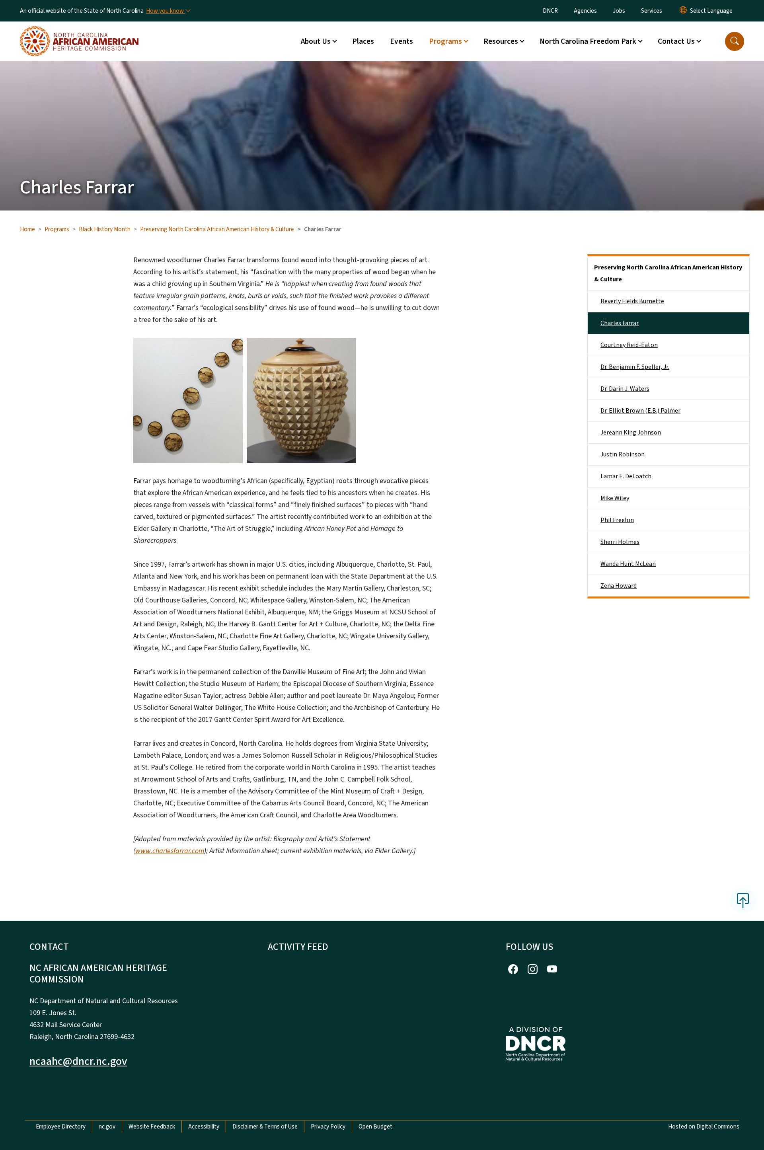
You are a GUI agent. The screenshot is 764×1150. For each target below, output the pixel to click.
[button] (734, 41)
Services (651, 10)
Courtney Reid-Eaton (629, 345)
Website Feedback (152, 1126)
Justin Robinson (622, 454)
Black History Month (105, 229)
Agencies (585, 10)
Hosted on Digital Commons (703, 1126)
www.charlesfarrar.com (169, 851)
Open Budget (375, 1126)
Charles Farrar (619, 323)
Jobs (619, 10)
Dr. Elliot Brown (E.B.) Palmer (640, 410)
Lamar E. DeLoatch (625, 476)
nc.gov (107, 1126)
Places (363, 41)
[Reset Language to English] (683, 11)
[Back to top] (743, 900)
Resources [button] (500, 41)
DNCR (550, 10)
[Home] (79, 32)
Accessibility (203, 1126)
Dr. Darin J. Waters (624, 388)
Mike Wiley (614, 498)
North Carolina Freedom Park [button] (588, 41)
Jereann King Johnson (630, 432)
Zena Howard (618, 585)
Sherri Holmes (619, 542)
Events (401, 41)
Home (27, 229)
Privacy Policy (328, 1126)
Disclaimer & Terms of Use (265, 1126)
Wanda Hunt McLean (628, 563)
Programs (57, 229)
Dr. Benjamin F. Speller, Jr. (634, 367)
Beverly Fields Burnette (632, 301)
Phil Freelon (617, 520)
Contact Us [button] (676, 41)
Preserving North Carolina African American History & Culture (217, 229)
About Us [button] (316, 41)
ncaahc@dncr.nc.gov (78, 1061)
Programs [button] (445, 41)
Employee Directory (61, 1126)
